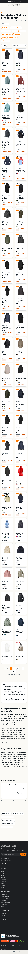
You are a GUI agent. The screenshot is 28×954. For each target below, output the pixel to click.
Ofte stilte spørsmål (5, 902)
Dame (6, 10)
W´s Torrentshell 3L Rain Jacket (20, 534)
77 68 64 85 (6, 858)
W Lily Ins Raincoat (4, 197)
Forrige (6, 668)
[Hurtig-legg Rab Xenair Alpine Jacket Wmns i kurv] (24, 243)
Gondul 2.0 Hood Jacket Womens (20, 583)
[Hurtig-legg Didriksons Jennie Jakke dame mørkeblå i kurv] (11, 321)
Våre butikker (4, 924)
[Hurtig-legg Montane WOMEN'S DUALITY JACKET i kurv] (24, 397)
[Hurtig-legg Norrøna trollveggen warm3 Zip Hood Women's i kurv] (11, 527)
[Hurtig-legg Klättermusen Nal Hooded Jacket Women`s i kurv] (11, 111)
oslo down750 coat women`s (19, 223)
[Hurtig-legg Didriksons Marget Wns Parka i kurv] (11, 373)
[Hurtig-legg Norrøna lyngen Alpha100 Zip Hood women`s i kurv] (11, 164)
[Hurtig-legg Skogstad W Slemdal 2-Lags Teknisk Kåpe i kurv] (24, 501)
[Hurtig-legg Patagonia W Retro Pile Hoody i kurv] (11, 553)
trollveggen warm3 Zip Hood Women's (6, 535)
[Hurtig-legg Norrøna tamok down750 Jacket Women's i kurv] (11, 501)
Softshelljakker (6, 31)
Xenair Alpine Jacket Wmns (19, 249)
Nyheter (3, 885)
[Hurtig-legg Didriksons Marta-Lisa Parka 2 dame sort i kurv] (11, 474)
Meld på (23, 854)
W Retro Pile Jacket (19, 559)
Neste (14, 671)
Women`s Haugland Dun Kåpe (6, 301)
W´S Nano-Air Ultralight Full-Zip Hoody (6, 91)
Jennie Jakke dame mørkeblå (6, 327)
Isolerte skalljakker (16, 27)
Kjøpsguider (4, 913)
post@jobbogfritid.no (8, 860)
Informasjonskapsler (11, 947)
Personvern (4, 904)
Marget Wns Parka (7, 378)
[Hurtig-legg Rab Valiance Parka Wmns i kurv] (11, 58)
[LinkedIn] (8, 863)
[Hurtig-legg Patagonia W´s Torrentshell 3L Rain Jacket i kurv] (24, 527)
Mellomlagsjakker (6, 34)
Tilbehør (3, 877)
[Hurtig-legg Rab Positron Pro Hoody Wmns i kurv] (11, 217)
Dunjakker (22, 31)
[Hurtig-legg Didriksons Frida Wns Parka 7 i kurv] (24, 111)
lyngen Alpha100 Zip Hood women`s (6, 171)
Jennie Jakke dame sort (19, 300)
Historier (3, 915)
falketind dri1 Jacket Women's (20, 657)
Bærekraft (3, 926)
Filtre (5, 45)
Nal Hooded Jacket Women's (20, 90)
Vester (4, 37)
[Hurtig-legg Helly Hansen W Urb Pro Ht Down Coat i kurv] (11, 268)
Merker (3, 883)
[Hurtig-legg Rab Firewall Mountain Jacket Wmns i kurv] (11, 625)
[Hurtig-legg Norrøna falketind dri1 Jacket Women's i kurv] (24, 651)
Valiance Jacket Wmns (6, 353)
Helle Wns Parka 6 (21, 64)
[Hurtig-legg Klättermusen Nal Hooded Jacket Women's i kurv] (24, 84)
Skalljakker (5, 27)
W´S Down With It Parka (6, 429)
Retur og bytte (4, 898)
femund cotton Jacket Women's (20, 143)
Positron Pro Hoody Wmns (6, 223)
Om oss (3, 922)
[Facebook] (5, 863)
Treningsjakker (12, 37)
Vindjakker (17, 34)
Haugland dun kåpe (6, 455)
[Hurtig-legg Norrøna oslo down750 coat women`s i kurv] (24, 217)
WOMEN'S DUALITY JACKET (20, 403)
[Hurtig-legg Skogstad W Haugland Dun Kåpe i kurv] (24, 423)
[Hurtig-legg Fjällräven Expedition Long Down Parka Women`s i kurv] (24, 474)
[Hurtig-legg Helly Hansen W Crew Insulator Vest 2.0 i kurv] (11, 651)
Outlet (2, 887)
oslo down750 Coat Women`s (20, 197)
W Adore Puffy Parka (6, 403)
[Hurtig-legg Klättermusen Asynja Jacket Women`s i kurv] (11, 601)
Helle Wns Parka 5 (20, 274)
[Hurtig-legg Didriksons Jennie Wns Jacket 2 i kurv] (24, 449)
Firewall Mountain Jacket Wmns (7, 632)
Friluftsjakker (5, 41)
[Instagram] (2, 863)
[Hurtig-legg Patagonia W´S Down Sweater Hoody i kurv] (24, 601)
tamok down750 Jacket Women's (6, 508)
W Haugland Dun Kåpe (20, 429)
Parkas (15, 31)
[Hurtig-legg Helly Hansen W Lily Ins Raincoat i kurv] (11, 191)
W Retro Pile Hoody (5, 559)
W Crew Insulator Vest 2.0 (7, 657)
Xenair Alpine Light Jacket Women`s (19, 633)
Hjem (2, 10)
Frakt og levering (5, 896)
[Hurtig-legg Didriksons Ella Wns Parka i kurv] (24, 321)
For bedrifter (4, 928)
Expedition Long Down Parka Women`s (20, 482)
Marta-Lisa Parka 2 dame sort (7, 481)
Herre (2, 873)
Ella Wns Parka (20, 327)
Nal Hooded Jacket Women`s (6, 117)
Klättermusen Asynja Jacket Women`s (6, 607)
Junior (2, 875)
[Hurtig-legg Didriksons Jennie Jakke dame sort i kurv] (24, 294)
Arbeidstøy (3, 879)
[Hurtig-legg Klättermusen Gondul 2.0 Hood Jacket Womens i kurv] (24, 577)
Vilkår (2, 906)
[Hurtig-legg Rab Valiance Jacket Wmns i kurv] (11, 347)
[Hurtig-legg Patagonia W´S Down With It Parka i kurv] (11, 423)
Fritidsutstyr (4, 881)
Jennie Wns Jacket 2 (19, 455)
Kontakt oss (4, 894)
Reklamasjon (4, 900)
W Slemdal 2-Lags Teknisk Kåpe (21, 508)
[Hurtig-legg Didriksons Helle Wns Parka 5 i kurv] (24, 268)
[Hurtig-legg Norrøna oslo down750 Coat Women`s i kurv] (24, 191)
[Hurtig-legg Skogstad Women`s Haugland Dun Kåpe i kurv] (11, 294)
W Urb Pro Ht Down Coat (5, 274)
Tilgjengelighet (4, 949)
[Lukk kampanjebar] (26, 1)
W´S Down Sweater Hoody (20, 607)
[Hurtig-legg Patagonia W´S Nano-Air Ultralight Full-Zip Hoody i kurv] (11, 84)
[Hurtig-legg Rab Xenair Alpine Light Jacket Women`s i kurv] (24, 625)
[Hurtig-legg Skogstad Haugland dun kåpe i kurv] (11, 449)
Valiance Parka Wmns (6, 64)
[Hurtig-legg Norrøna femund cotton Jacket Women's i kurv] (24, 137)
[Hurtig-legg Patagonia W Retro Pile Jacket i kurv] (24, 553)
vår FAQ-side (23, 800)
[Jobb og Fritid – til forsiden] (14, 5)
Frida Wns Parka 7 (20, 117)
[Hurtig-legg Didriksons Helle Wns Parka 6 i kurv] (24, 58)
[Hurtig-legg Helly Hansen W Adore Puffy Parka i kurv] (11, 397)
